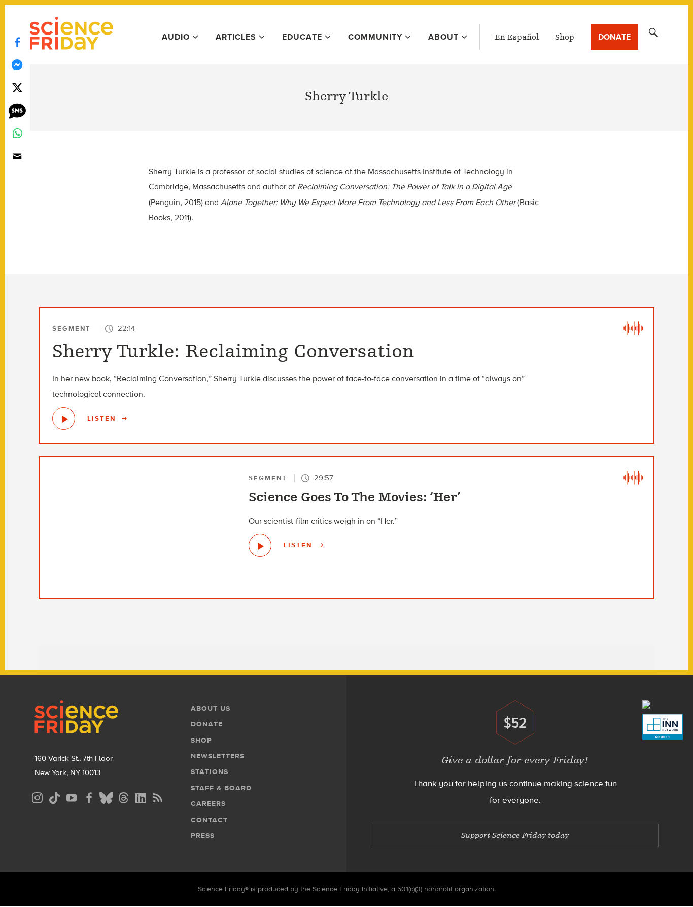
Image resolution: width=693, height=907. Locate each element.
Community (375, 37)
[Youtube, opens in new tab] (71, 796)
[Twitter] (17, 87)
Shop (564, 37)
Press (203, 835)
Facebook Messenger (17, 64)
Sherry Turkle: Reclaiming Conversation (233, 351)
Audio (176, 37)
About (443, 37)
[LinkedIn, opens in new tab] (140, 796)
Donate (614, 37)
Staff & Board (221, 788)
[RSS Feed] (157, 796)
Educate (302, 37)
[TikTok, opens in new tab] (54, 796)
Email (17, 156)
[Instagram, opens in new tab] (37, 796)
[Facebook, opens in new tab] (88, 796)
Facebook (17, 41)
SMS (17, 110)
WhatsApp (17, 133)
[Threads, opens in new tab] (123, 796)
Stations (209, 771)
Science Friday (71, 34)
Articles (236, 37)
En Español (517, 37)
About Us (210, 708)
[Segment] (633, 328)
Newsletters (218, 756)
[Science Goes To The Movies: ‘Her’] (260, 545)
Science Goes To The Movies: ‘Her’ (355, 497)
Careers (208, 803)
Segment (71, 328)
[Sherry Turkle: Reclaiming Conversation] (63, 418)
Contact (209, 820)
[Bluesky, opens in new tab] (106, 796)
